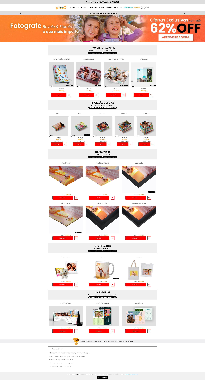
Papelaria (101, 7)
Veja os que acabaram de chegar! (103, 13)
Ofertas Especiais (128, 7)
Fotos (78, 7)
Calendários (109, 7)
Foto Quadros (84, 7)
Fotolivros (72, 7)
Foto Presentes (94, 7)
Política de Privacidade (131, 374)
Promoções (137, 7)
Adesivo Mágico (118, 7)
